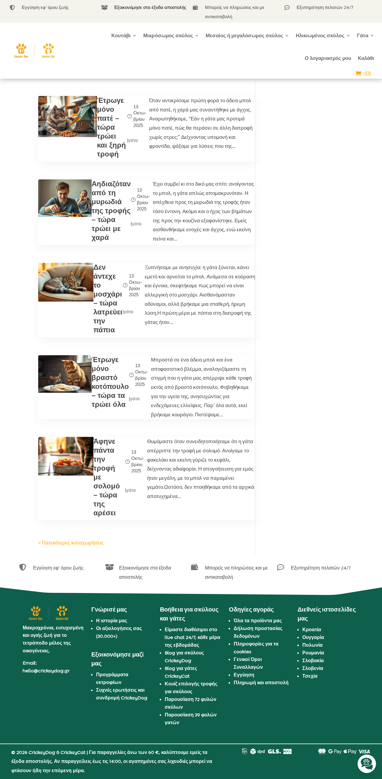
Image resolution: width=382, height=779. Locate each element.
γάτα (133, 140)
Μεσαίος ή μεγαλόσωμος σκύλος (244, 35)
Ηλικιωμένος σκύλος (320, 35)
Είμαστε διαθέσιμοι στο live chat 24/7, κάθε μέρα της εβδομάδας (192, 637)
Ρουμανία (313, 653)
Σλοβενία (312, 668)
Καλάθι (366, 58)
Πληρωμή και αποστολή (261, 682)
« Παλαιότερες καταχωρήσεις (71, 542)
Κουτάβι (121, 35)
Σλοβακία (313, 660)
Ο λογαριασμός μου (328, 58)
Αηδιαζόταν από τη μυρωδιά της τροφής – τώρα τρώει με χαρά (111, 210)
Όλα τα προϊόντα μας (258, 620)
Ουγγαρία (313, 637)
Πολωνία (312, 645)
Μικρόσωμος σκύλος (168, 35)
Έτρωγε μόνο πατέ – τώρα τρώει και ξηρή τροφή (111, 127)
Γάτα (362, 35)
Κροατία (311, 629)
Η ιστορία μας (111, 620)
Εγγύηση (244, 675)
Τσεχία (310, 676)
